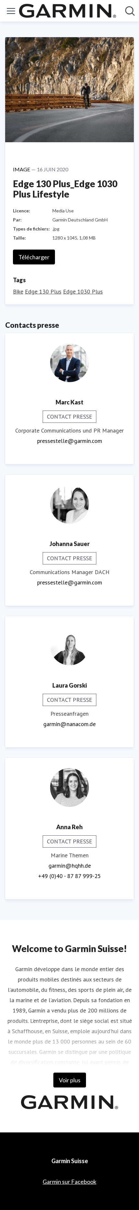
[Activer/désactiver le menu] (11, 10)
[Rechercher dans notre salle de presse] (130, 11)
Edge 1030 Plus (83, 291)
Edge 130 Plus (43, 291)
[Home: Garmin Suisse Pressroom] (67, 11)
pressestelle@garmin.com (69, 440)
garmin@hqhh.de (69, 865)
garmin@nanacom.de (69, 724)
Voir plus (69, 1080)
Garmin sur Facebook (69, 1181)
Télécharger (33, 257)
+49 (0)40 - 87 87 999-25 (69, 876)
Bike (18, 291)
